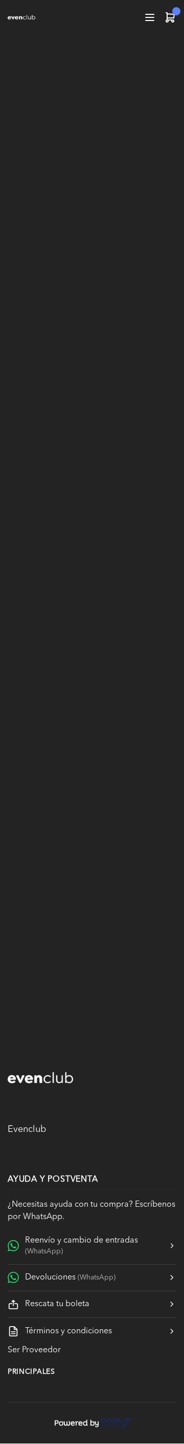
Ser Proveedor (34, 1350)
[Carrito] (170, 17)
